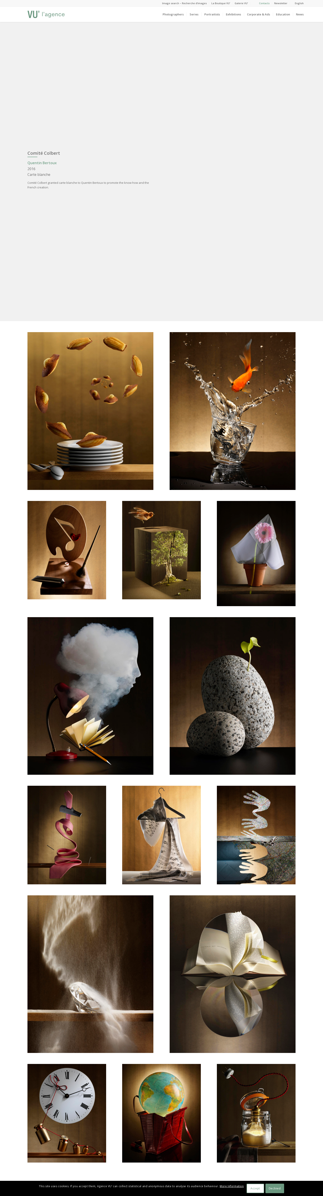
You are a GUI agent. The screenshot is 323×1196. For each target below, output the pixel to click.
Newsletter (280, 3)
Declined (275, 1188)
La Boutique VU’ (220, 3)
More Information (232, 1186)
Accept (255, 1188)
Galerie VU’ (241, 3)
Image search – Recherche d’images (184, 3)
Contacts (264, 3)
